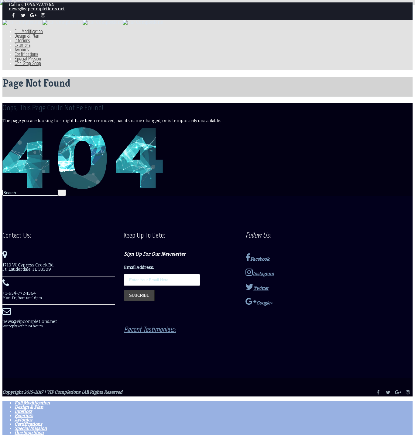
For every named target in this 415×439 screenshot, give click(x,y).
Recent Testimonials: (150, 329)
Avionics (22, 49)
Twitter (261, 288)
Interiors (22, 40)
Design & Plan (27, 36)
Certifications (26, 54)
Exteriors (22, 45)
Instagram (263, 273)
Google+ (264, 303)
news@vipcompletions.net (37, 9)
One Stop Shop (28, 63)
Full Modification (29, 31)
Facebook (259, 259)
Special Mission (28, 59)
